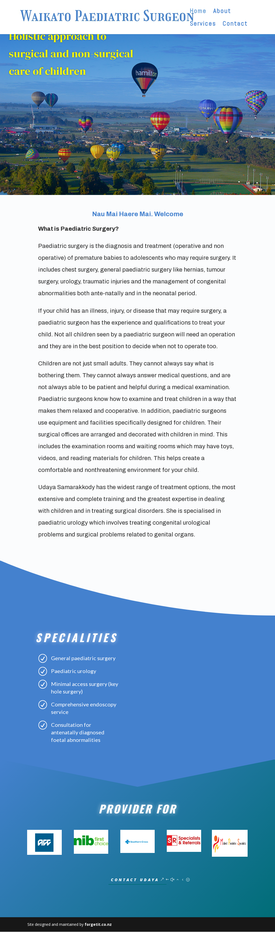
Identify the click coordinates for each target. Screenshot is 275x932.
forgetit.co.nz (98, 924)
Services (203, 24)
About (222, 12)
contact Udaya (135, 879)
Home (198, 12)
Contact (235, 24)
